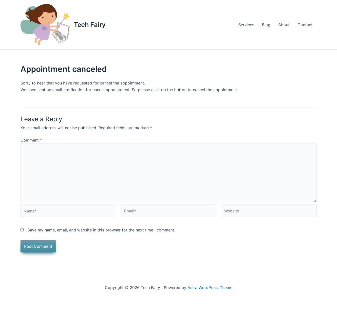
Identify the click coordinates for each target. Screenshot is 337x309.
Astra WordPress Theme (209, 287)
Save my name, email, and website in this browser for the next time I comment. (101, 229)
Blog (266, 24)
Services (246, 24)
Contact (305, 24)
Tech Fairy (90, 24)
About (284, 24)
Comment (31, 140)
